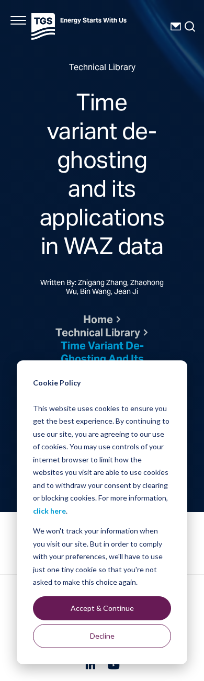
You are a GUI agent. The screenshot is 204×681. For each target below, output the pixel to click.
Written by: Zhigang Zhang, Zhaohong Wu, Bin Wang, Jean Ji (102, 288)
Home (98, 320)
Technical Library (97, 333)
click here (49, 510)
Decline (102, 635)
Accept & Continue (102, 608)
